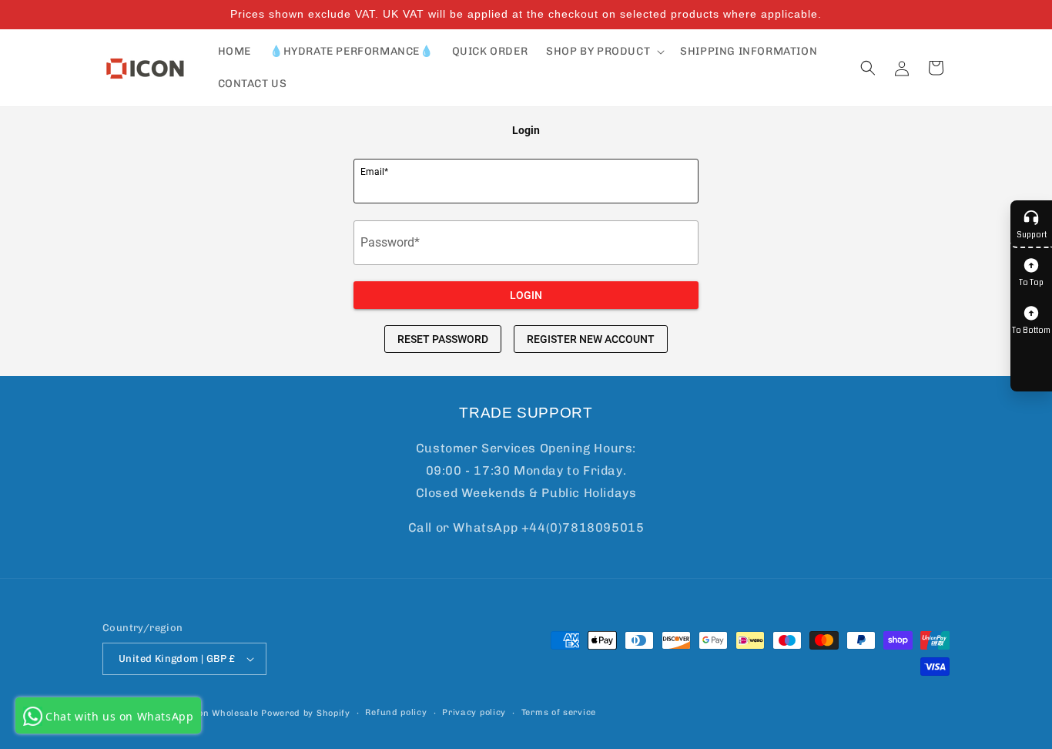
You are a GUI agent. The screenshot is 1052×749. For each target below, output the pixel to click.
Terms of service (558, 712)
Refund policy (396, 712)
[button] (604, 51)
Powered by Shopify (305, 713)
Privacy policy (474, 712)
